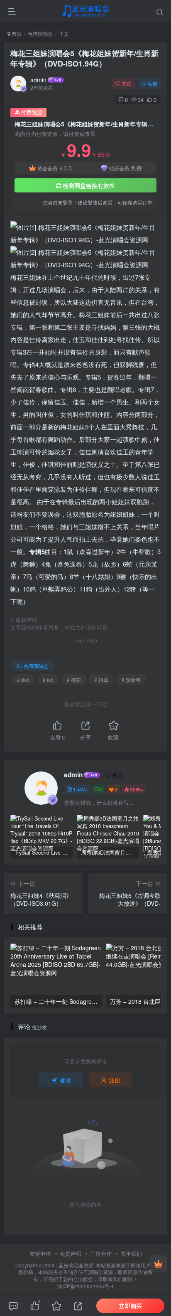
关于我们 (131, 1253)
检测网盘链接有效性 (89, 185)
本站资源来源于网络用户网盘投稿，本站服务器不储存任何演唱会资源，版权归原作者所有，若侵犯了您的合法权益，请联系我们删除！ (87, 1272)
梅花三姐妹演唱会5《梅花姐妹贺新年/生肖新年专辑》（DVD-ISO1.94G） (84, 58)
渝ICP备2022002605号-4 (85, 1286)
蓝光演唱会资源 (76, 1265)
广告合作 (101, 1253)
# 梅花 (74, 679)
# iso (48, 679)
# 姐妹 (101, 679)
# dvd (23, 679)
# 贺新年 (131, 679)
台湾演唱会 (40, 33)
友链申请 (40, 1253)
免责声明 (70, 1253)
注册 (114, 1080)
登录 (65, 1080)
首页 (16, 33)
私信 (152, 83)
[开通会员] (158, 1263)
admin (38, 80)
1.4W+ (80, 789)
